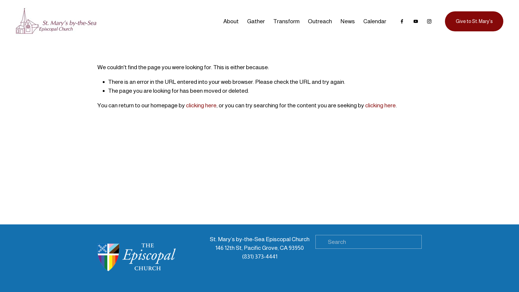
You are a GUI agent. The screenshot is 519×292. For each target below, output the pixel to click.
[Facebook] (402, 21)
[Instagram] (429, 21)
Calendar (374, 21)
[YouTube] (415, 21)
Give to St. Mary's (474, 21)
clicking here (201, 105)
